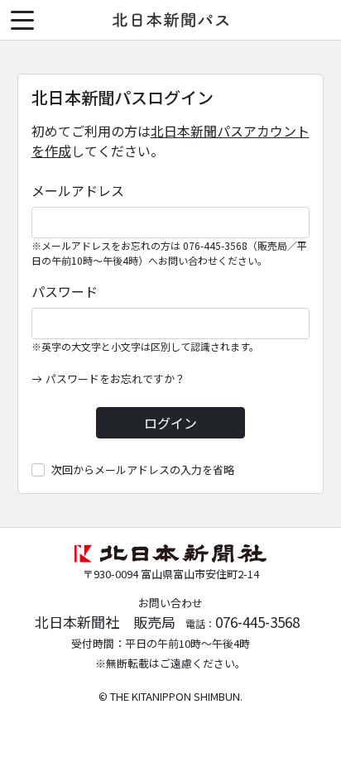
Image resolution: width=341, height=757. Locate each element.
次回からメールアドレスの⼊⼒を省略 (142, 469)
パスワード (64, 291)
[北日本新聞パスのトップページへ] (170, 19)
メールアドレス (77, 190)
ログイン (170, 423)
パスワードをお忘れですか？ (115, 378)
